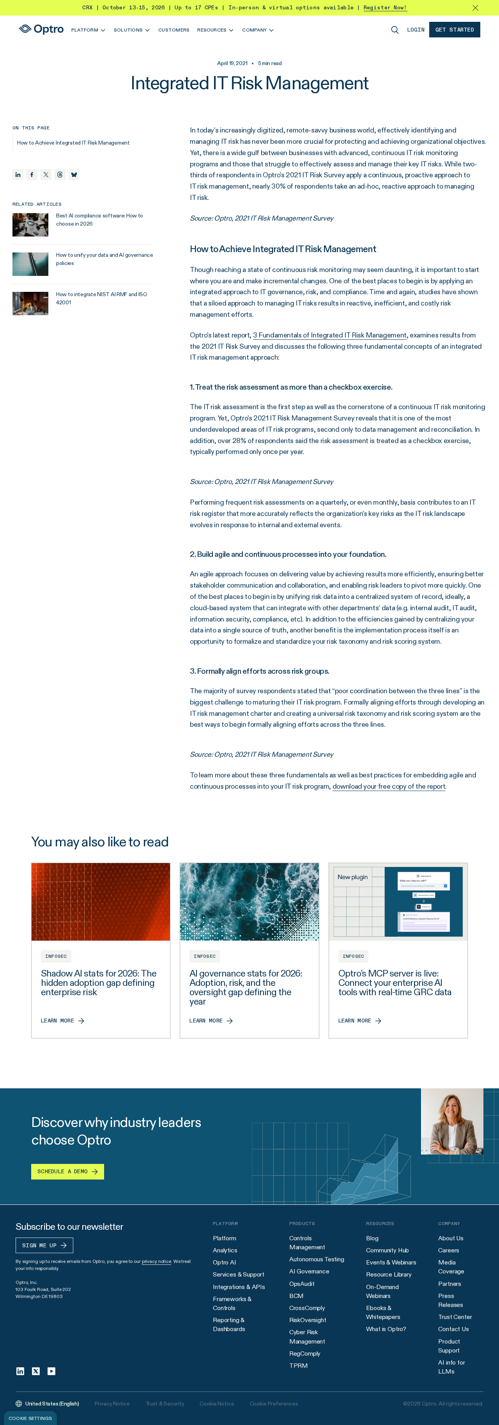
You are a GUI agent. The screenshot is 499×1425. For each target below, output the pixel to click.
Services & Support (238, 1274)
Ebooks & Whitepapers (383, 1312)
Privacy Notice (112, 1403)
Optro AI (224, 1262)
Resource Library (388, 1274)
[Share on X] (46, 174)
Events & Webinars (391, 1262)
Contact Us (453, 1329)
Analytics (225, 1250)
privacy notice (156, 1261)
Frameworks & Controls (232, 1303)
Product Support (449, 1346)
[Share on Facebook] (32, 174)
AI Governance (309, 1271)
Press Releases (450, 1300)
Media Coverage (451, 1267)
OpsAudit (302, 1283)
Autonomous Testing (316, 1259)
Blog (372, 1238)
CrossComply (307, 1308)
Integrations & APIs (239, 1287)
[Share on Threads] (60, 174)
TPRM (298, 1365)
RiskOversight (307, 1320)
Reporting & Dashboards (229, 1324)
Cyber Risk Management (307, 1336)
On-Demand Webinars (382, 1291)
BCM (296, 1296)
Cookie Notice (217, 1403)
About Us (451, 1238)
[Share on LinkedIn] (17, 174)
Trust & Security (164, 1403)
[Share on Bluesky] (74, 174)
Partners (449, 1283)
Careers (448, 1250)
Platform (224, 1238)
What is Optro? (386, 1329)
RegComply (305, 1353)
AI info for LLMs (451, 1367)
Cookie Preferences (274, 1403)
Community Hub (387, 1250)
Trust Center (455, 1317)
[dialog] (30, 1418)
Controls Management (307, 1242)
